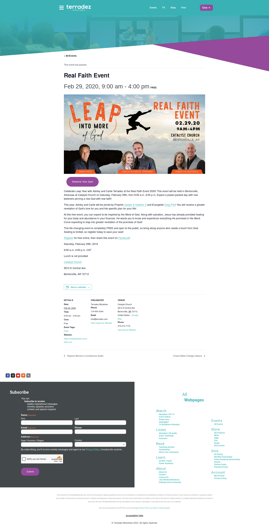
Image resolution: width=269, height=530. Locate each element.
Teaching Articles (166, 447)
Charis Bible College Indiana (187, 355)
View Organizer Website (101, 323)
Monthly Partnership (223, 457)
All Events (218, 424)
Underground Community (170, 482)
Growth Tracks (165, 461)
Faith (66, 331)
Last (77, 418)
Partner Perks (220, 464)
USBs (216, 438)
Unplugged (164, 422)
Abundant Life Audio (168, 433)
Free (183, 7)
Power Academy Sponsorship (227, 459)
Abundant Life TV (166, 414)
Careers (162, 474)
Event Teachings (166, 436)
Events (153, 7)
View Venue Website (127, 329)
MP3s (216, 435)
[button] (204, 8)
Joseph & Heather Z (135, 204)
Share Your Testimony (168, 452)
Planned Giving (221, 467)
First (23, 418)
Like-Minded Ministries (169, 480)
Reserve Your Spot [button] (82, 181)
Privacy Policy (93, 449)
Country (78, 440)
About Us (163, 472)
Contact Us (164, 477)
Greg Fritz (169, 204)
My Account (219, 476)
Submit (30, 471)
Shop (173, 7)
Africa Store (219, 445)
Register (68, 238)
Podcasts (163, 438)
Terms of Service (159, 508)
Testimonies (164, 449)
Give (215, 451)
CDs (216, 440)
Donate (217, 462)
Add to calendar (78, 287)
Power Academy (166, 463)
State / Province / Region (32, 440)
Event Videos (165, 417)
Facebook (123, 238)
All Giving (218, 454)
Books (217, 443)
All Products (219, 433)
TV (163, 7)
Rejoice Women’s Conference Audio (85, 355)
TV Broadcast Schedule (169, 424)
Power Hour (164, 419)
